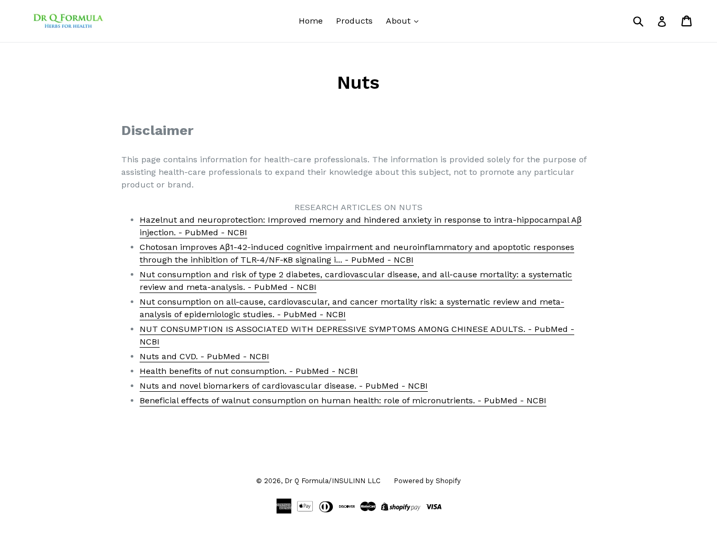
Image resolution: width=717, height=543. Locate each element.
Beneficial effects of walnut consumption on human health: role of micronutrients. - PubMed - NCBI (343, 400)
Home (311, 21)
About (399, 21)
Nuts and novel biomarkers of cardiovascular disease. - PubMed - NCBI (284, 386)
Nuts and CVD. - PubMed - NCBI (204, 356)
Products (354, 21)
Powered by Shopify (427, 481)
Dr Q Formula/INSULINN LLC (332, 481)
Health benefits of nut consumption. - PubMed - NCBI (249, 371)
